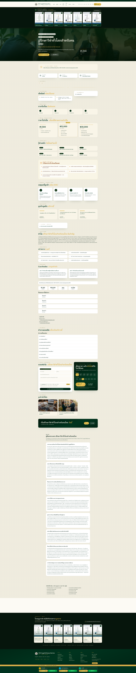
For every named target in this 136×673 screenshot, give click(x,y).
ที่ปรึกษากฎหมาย (60, 658)
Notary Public (60, 660)
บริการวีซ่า (59, 657)
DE (88, 4)
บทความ (70, 4)
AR (92, 4)
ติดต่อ (73, 4)
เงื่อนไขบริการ (82, 660)
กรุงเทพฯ (70, 655)
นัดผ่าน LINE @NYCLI (80, 384)
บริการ (57, 4)
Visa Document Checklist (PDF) (46, 226)
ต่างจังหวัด (70, 658)
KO (84, 4)
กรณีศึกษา (63, 4)
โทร (87, 423)
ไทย (77, 4)
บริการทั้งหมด (60, 654)
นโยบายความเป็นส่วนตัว (83, 661)
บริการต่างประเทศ (71, 660)
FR (86, 4)
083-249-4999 (87, 0)
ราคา (60, 4)
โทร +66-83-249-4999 (90, 384)
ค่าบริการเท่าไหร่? (43, 354)
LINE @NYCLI (55, 54)
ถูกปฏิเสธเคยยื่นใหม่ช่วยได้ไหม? (45, 342)
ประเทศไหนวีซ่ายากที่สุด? (44, 357)
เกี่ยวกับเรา (66, 4)
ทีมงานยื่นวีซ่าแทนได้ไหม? (44, 348)
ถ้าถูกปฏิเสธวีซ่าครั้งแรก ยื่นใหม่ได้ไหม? (46, 351)
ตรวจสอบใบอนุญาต (96, 10)
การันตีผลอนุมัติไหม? (43, 339)
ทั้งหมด (70, 654)
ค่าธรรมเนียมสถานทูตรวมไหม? (45, 345)
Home (41, 34)
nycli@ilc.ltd (93, 0)
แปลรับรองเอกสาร (60, 655)
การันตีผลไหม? (42, 336)
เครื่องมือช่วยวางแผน (83, 655)
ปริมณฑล (70, 657)
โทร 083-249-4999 (44, 54)
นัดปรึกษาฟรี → (95, 663)
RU (90, 4)
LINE (93, 423)
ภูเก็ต (54, 4)
